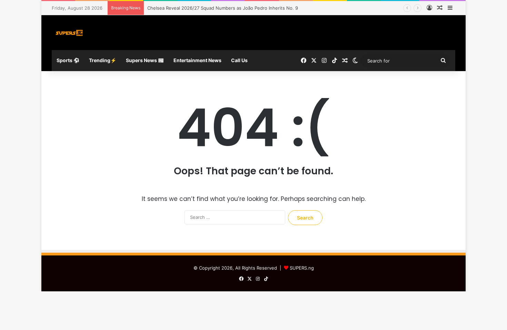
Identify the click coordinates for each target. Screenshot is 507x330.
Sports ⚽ (68, 60)
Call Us (239, 60)
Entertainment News (197, 60)
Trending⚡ (102, 60)
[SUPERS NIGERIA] (69, 32)
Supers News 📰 (145, 60)
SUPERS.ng (302, 268)
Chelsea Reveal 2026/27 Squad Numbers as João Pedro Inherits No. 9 (222, 8)
